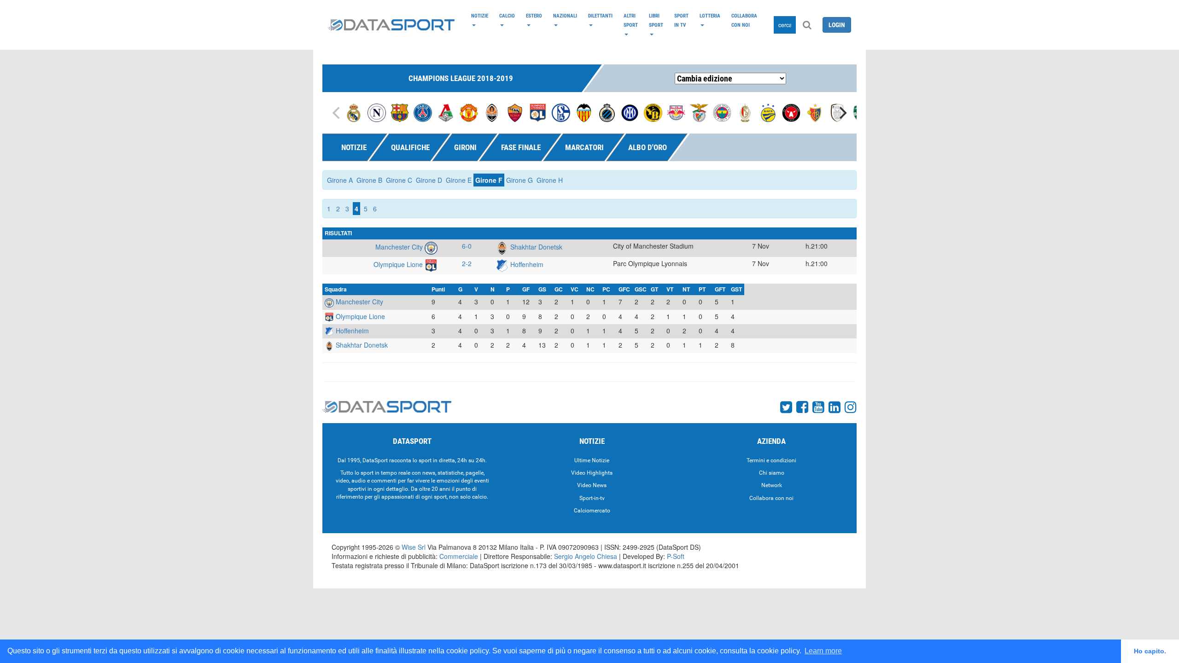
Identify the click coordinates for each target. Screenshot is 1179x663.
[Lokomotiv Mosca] (445, 111)
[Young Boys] (653, 111)
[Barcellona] (399, 111)
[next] (842, 113)
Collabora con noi (744, 20)
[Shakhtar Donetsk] (491, 111)
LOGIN (837, 25)
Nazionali (565, 15)
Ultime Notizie (591, 460)
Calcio (507, 15)
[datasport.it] (391, 24)
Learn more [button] (823, 651)
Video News (592, 485)
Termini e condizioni (771, 460)
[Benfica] (699, 111)
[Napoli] (376, 111)
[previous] (337, 113)
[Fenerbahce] (722, 111)
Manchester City (400, 246)
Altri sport (631, 20)
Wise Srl (414, 547)
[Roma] (514, 111)
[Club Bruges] (607, 111)
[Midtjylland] (791, 111)
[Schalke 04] (560, 111)
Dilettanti (600, 15)
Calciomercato (592, 510)
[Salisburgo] (676, 111)
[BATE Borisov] (768, 111)
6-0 (467, 245)
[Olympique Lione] (537, 111)
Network (771, 485)
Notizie (479, 15)
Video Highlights (592, 473)
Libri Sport (656, 20)
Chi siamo (771, 473)
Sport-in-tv (592, 498)
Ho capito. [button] (1150, 651)
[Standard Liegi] (745, 111)
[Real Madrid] (353, 111)
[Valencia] (583, 111)
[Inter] (630, 111)
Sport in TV (681, 20)
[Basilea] (814, 111)
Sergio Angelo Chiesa (585, 556)
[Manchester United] (468, 111)
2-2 (467, 263)
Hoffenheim (525, 264)
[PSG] (422, 111)
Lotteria (710, 15)
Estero (534, 15)
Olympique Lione (399, 264)
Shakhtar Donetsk (535, 246)
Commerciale (458, 556)
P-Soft (675, 556)
